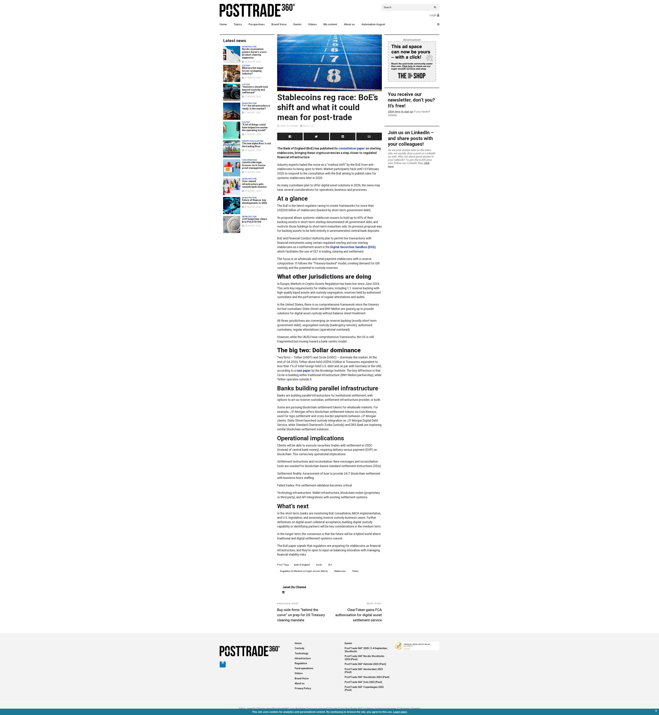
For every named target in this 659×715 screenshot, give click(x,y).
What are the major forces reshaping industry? (252, 71)
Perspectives (257, 24)
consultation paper (351, 148)
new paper (303, 370)
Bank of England (302, 565)
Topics (238, 24)
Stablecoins (340, 571)
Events (297, 24)
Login (433, 15)
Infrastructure (303, 658)
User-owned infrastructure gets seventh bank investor (254, 184)
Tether (355, 571)
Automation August (373, 24)
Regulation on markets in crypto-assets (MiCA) (304, 571)
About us (349, 24)
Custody (299, 648)
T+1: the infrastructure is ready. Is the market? (256, 107)
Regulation (301, 663)
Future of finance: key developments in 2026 (254, 201)
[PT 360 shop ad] (412, 61)
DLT (330, 565)
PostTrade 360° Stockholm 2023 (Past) (367, 677)
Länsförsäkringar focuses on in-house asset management (253, 165)
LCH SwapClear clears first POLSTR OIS (254, 220)
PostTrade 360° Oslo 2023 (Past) (363, 682)
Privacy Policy (303, 688)
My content (330, 24)
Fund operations (304, 668)
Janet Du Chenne (289, 126)
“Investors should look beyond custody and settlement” (255, 89)
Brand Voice (279, 24)
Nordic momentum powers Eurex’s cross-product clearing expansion (254, 53)
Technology (301, 653)
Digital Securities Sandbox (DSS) (352, 247)
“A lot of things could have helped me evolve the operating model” (255, 127)
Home (223, 24)
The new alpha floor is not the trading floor (256, 145)
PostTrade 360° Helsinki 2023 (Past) (365, 664)
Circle (319, 565)
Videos (312, 24)
